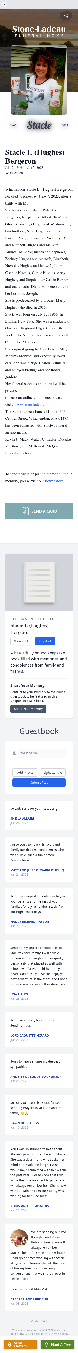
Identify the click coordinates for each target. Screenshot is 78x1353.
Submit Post (39, 782)
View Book (21, 641)
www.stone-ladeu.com (31, 404)
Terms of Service (51, 1334)
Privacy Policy (27, 1334)
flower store (54, 480)
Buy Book (45, 641)
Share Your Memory (28, 709)
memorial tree (57, 473)
